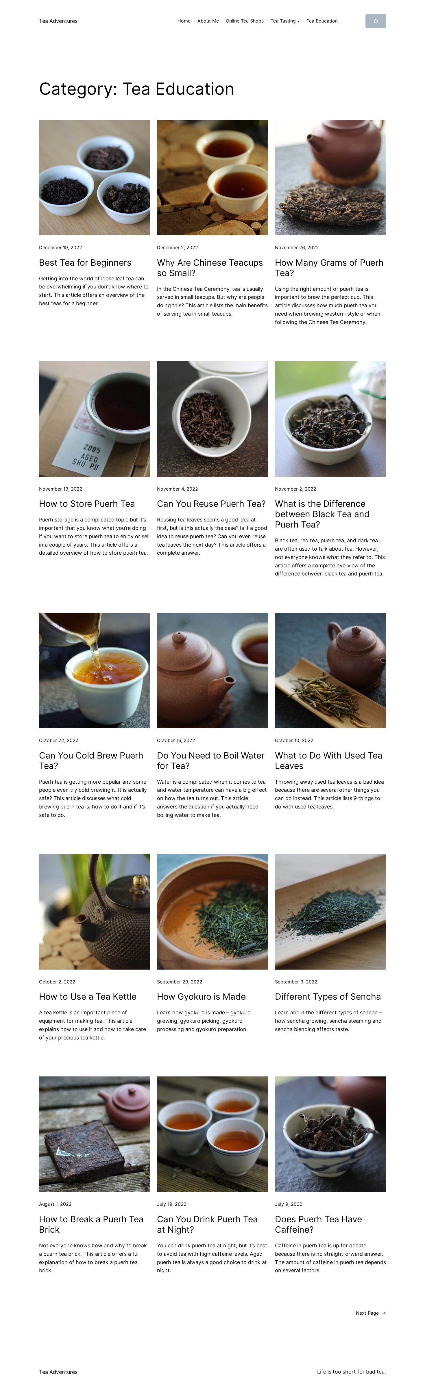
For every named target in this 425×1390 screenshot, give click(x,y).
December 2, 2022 (177, 247)
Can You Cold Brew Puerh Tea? (91, 760)
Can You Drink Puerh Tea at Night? (207, 1224)
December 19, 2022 (60, 247)
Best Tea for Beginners (85, 262)
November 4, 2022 (177, 489)
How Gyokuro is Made (201, 996)
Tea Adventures (58, 21)
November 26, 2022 (297, 247)
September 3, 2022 (296, 982)
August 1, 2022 (55, 1204)
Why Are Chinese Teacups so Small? (210, 267)
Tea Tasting (283, 21)
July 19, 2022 (171, 1204)
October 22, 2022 (58, 740)
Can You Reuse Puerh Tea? (211, 503)
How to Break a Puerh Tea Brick (91, 1224)
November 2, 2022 (295, 489)
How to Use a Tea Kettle (87, 996)
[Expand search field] (375, 21)
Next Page (371, 1313)
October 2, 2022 (57, 982)
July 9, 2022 (288, 1204)
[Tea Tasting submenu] (298, 21)
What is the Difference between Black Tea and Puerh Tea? (322, 514)
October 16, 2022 (176, 740)
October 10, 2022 (294, 740)
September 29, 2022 (179, 982)
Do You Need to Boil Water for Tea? (211, 760)
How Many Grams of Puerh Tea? (329, 267)
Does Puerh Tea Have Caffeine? (318, 1224)
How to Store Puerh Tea (87, 503)
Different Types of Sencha (328, 996)
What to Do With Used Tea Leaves (328, 760)
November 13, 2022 (60, 489)
